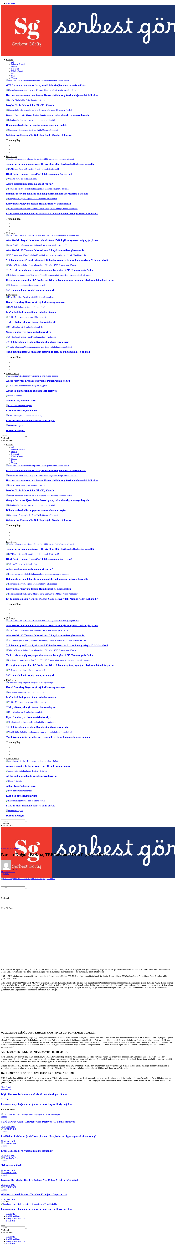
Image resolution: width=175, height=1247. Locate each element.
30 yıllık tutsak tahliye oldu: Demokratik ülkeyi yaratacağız (37, 342)
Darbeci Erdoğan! (15, 430)
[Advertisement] (78, 1011)
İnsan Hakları (11, 157)
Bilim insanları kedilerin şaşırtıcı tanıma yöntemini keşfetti (36, 125)
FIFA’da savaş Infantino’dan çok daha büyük (30, 420)
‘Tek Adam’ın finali (11, 1165)
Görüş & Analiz (12, 373)
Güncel (4, 1131)
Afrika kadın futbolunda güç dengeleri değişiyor (31, 390)
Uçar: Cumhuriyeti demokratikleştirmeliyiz (28, 332)
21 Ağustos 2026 (8, 1127)
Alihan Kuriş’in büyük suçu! (21, 400)
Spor (13, 76)
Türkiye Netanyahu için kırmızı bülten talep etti (31, 322)
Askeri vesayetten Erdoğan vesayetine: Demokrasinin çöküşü (38, 380)
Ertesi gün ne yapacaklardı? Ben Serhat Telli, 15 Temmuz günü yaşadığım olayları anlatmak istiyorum (60, 280)
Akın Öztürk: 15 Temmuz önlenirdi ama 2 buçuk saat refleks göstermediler (45, 250)
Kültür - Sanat (17, 71)
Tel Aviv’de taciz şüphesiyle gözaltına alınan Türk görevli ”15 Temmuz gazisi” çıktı (49, 270)
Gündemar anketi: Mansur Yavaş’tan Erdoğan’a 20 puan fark (34, 1194)
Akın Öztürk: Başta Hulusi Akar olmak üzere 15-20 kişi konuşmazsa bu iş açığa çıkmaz (52, 240)
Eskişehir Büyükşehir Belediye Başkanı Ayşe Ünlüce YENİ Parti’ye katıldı (39, 1180)
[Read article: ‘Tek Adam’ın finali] (87, 1158)
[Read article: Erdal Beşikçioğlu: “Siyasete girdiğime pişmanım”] (87, 1143)
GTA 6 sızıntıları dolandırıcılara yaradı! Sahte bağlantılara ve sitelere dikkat (46, 85)
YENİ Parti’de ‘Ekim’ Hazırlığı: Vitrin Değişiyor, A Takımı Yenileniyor (38, 1121)
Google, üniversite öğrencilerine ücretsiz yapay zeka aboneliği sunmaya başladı (47, 115)
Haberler (9, 59)
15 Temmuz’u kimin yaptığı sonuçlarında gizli (30, 290)
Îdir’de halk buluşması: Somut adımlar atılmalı (31, 312)
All (12, 62)
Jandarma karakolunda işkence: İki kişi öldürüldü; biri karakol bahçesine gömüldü (50, 164)
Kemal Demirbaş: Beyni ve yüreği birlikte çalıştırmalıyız (35, 302)
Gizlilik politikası (13, 1216)
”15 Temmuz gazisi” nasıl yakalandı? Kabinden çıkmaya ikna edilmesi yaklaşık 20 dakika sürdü (57, 260)
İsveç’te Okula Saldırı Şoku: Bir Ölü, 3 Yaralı (30, 105)
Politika (14, 73)
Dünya (14, 66)
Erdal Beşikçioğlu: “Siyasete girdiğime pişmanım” (27, 1150)
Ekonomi (15, 69)
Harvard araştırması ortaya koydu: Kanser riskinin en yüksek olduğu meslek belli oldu (52, 95)
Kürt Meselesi (11, 295)
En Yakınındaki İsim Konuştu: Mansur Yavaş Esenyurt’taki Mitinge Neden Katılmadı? (52, 213)
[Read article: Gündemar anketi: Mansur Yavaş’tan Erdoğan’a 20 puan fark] (87, 1187)
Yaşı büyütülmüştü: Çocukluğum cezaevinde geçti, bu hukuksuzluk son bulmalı (48, 351)
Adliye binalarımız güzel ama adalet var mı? (29, 183)
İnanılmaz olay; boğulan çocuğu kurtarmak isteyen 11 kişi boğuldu (36, 1209)
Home (3, 848)
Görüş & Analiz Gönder (16, 1218)
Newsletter (10, 1221)
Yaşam (14, 78)
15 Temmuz (11, 233)
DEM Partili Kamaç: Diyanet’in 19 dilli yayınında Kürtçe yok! (39, 174)
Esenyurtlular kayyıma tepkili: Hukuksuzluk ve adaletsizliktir (38, 203)
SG (15, 869)
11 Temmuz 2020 (8, 872)
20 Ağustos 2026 (8, 1199)
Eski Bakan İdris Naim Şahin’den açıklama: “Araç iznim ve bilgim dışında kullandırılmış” (48, 1136)
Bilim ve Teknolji (18, 64)
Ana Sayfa (10, 3)
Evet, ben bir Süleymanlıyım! (21, 410)
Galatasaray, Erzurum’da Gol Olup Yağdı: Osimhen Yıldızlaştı (39, 135)
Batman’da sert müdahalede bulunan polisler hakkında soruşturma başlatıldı (47, 193)
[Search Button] (26, 436)
